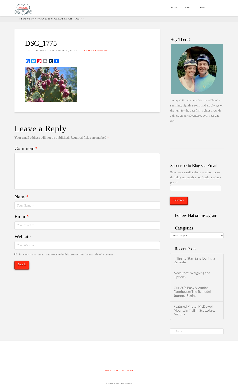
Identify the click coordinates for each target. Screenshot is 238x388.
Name (22, 196)
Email (22, 216)
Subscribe (179, 200)
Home (108, 370)
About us (127, 370)
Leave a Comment (96, 50)
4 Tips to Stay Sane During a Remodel (194, 260)
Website (22, 236)
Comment (26, 148)
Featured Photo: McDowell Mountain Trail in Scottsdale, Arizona (194, 310)
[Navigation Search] (219, 8)
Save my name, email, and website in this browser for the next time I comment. (67, 254)
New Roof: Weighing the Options (192, 275)
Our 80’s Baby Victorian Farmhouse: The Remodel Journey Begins (192, 292)
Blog (116, 370)
